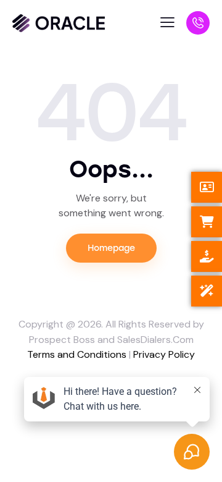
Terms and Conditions (76, 354)
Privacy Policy (164, 354)
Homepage (111, 248)
